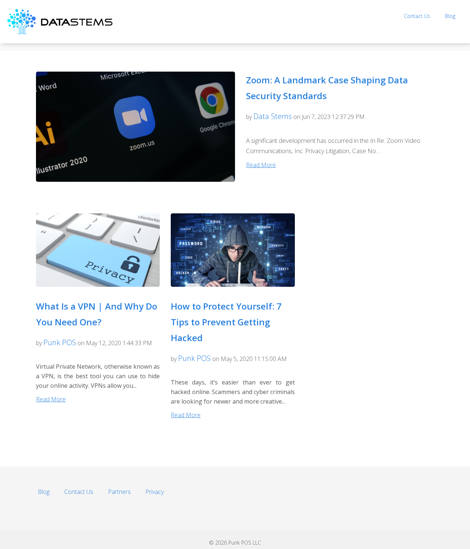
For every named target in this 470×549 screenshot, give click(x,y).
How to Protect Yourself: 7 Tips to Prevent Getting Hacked (226, 322)
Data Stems (272, 116)
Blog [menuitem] (450, 15)
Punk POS (59, 342)
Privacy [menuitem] (154, 492)
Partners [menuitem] (119, 492)
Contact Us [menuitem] (417, 15)
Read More (261, 165)
